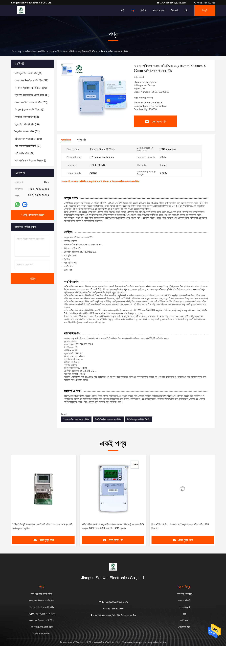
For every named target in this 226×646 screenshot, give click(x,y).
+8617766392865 (205, 2)
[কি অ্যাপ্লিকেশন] (17, 204)
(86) (31, 87)
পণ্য (132, 10)
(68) (27, 116)
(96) (28, 73)
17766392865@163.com (173, 2)
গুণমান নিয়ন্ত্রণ (184, 607)
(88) (31, 80)
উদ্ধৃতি (204, 10)
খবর (184, 613)
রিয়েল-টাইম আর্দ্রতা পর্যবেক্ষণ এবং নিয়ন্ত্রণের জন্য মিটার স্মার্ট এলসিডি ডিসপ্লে (180, 526)
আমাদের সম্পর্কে (158, 10)
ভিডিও (143, 10)
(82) (27, 131)
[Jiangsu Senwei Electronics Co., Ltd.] (21, 10)
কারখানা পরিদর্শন (184, 600)
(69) (24, 153)
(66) (27, 124)
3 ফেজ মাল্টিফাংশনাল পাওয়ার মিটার (76, 419)
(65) (28, 146)
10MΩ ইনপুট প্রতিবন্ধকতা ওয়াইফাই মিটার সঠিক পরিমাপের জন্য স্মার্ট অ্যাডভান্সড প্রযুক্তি (42, 526)
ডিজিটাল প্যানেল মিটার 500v (138, 419)
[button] (17, 497)
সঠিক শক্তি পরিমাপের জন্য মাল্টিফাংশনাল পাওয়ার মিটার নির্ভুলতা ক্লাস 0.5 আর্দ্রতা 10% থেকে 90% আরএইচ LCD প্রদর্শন (113, 526)
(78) (31, 102)
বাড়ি (122, 10)
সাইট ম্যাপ (184, 620)
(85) (29, 109)
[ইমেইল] (25, 204)
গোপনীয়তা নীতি (184, 627)
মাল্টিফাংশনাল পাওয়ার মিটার (35, 51)
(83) (32, 95)
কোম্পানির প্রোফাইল (184, 594)
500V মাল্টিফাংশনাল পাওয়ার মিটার (108, 419)
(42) (30, 160)
